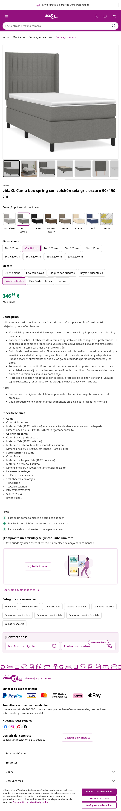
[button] (62, 5)
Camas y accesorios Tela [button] (49, 615)
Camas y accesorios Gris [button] (17, 615)
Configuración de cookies (99, 805)
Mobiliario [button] (10, 606)
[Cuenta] (96, 16)
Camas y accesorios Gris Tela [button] (84, 615)
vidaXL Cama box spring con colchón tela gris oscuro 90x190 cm (59, 193)
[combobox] (60, 26)
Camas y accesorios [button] (104, 606)
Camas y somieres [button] (14, 623)
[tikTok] (25, 726)
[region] (60, 798)
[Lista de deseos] (105, 16)
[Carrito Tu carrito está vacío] (114, 16)
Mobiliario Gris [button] (30, 606)
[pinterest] (18, 726)
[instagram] (12, 726)
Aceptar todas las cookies (99, 791)
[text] (11, 297)
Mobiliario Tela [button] (52, 606)
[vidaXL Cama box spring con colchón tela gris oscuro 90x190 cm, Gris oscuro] (60, 101)
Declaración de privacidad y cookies (31, 802)
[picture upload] (78, 566)
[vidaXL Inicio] (51, 16)
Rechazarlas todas (99, 798)
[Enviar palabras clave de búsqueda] (113, 25)
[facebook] (5, 726)
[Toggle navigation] (6, 16)
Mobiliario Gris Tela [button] (77, 606)
